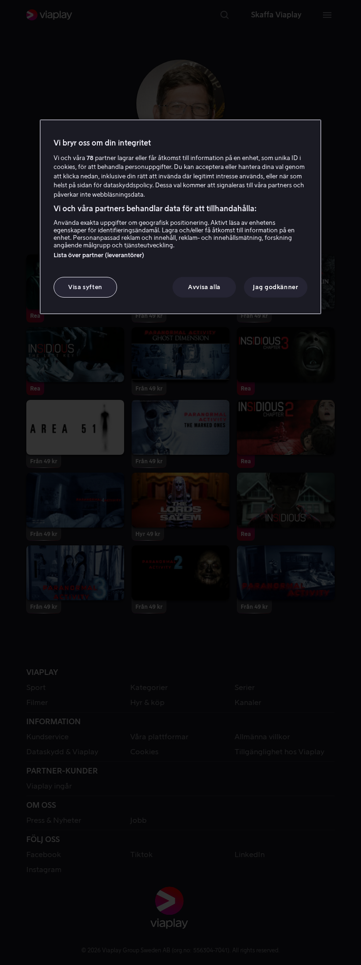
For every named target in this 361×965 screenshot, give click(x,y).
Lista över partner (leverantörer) (99, 255)
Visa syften (85, 287)
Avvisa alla (204, 287)
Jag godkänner (275, 287)
